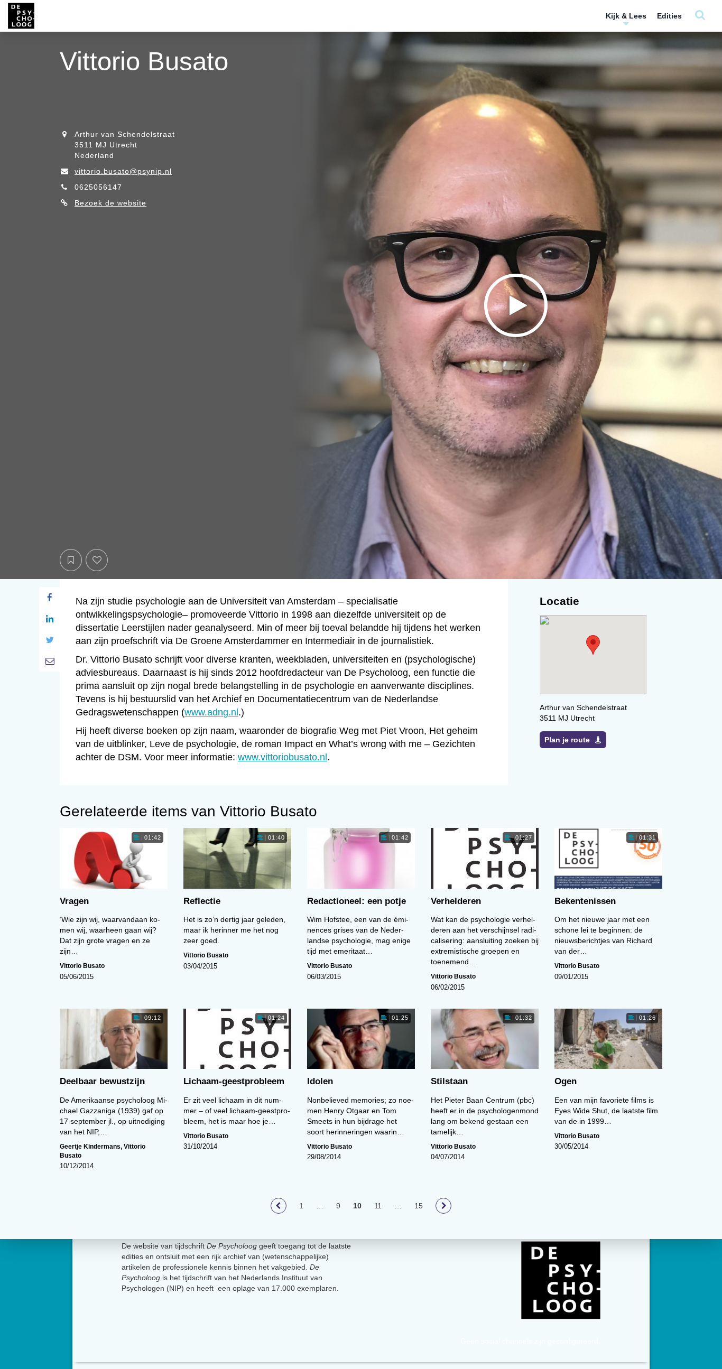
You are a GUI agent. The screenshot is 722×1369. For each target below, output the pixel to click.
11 (378, 1206)
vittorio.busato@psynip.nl (123, 171)
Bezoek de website (110, 203)
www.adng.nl (211, 712)
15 (418, 1206)
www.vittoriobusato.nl (282, 757)
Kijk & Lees (626, 16)
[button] (593, 645)
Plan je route (567, 739)
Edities (669, 16)
